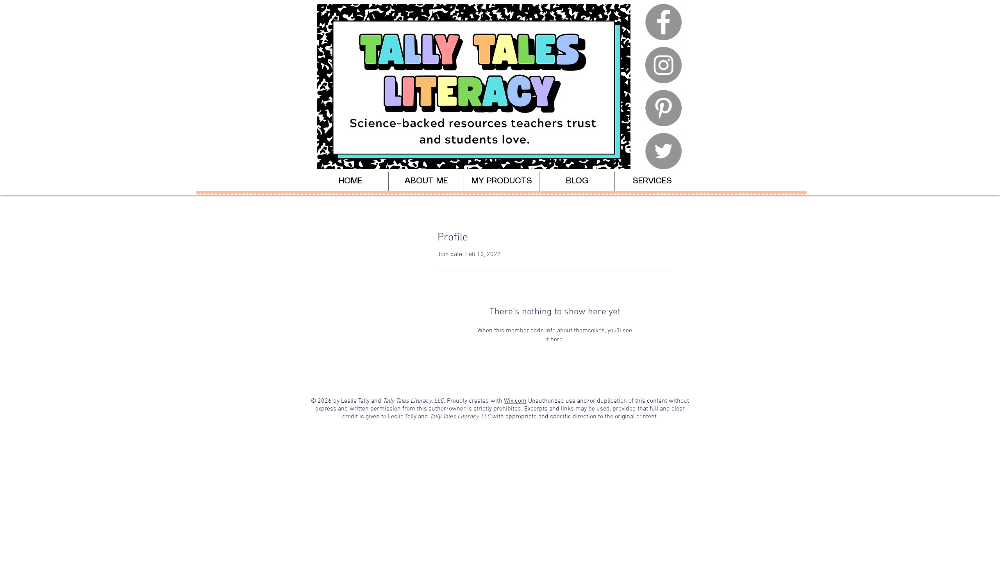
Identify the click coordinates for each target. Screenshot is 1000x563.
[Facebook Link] (663, 22)
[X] (663, 151)
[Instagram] (663, 65)
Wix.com (515, 401)
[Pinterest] (663, 108)
